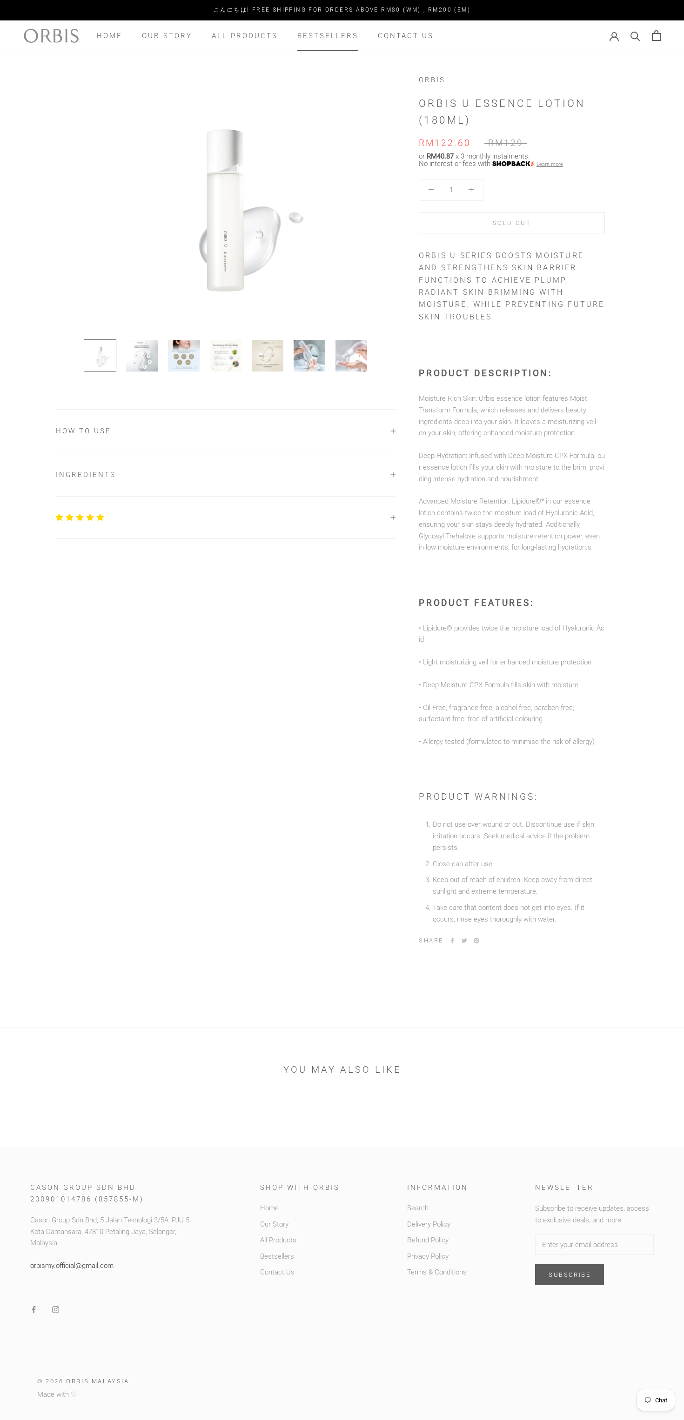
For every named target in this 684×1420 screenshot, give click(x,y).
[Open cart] (656, 35)
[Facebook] (452, 940)
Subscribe (569, 1274)
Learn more (549, 164)
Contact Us (406, 35)
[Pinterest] (476, 940)
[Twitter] (464, 940)
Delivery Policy (428, 1224)
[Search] (635, 35)
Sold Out (512, 222)
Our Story (167, 35)
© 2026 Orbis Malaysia (83, 1381)
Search (418, 1208)
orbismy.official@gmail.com (72, 1265)
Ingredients (86, 475)
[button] (80, 517)
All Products (245, 35)
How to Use (83, 431)
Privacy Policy (428, 1256)
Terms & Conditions (437, 1272)
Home (109, 35)
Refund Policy (428, 1240)
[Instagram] (55, 1309)
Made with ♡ (57, 1394)
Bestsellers (327, 35)
